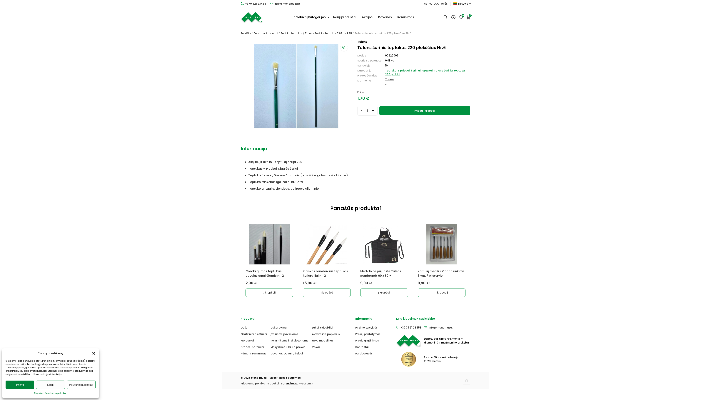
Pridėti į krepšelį (424, 111)
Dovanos (385, 17)
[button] (94, 353)
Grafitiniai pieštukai (254, 334)
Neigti (50, 384)
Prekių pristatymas (367, 334)
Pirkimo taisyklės (366, 327)
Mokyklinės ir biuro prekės (288, 347)
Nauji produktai (344, 17)
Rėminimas (405, 17)
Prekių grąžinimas (367, 340)
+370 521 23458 (255, 4)
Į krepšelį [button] (269, 292)
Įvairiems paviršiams (284, 334)
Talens (389, 79)
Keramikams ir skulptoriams (289, 340)
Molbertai (247, 340)
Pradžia (246, 33)
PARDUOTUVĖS (438, 4)
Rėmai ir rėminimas (253, 353)
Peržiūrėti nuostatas (81, 384)
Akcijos (367, 17)
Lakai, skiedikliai (322, 327)
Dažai (244, 327)
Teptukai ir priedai (265, 33)
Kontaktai (361, 347)
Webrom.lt (306, 383)
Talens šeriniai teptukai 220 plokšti (328, 33)
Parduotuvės (364, 353)
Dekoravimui (279, 327)
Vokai (316, 347)
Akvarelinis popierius (326, 334)
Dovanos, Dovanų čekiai (287, 353)
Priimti (20, 384)
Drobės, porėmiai (252, 347)
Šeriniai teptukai (291, 33)
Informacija (254, 149)
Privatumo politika (55, 393)
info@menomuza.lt (287, 4)
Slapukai (38, 393)
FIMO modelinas (322, 340)
